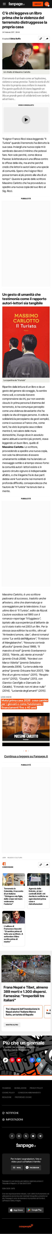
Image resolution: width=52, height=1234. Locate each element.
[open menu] (3, 4)
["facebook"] (32, 1060)
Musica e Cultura (15, 857)
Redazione (6, 1097)
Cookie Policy (8, 1092)
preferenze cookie (23, 1097)
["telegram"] (38, 1060)
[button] (47, 38)
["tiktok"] (5, 1060)
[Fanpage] (26, 1145)
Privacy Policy (36, 1088)
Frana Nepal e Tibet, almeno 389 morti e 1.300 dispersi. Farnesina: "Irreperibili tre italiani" (26, 993)
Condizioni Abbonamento (29, 1092)
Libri (4, 857)
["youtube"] (18, 1060)
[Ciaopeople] (26, 1226)
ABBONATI (37, 4)
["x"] (25, 1060)
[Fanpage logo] (17, 4)
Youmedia (6, 1088)
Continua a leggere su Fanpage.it (26, 756)
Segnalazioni (20, 1088)
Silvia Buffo (15, 38)
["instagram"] (12, 1060)
